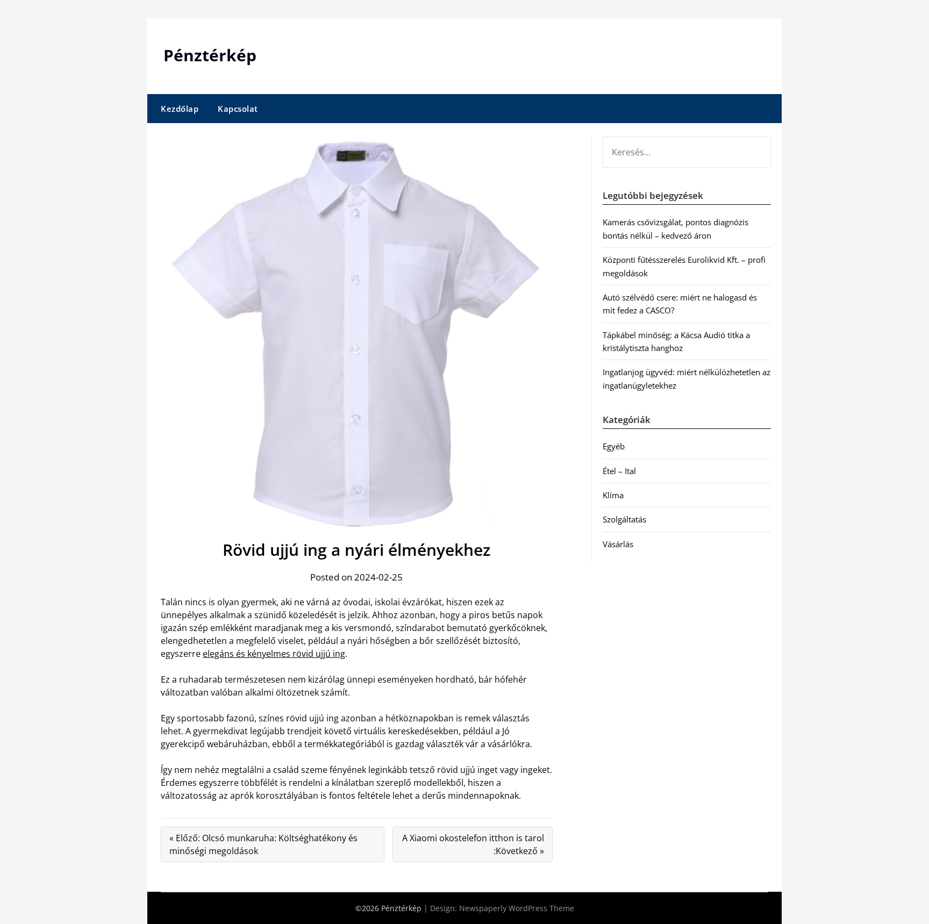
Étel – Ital (619, 470)
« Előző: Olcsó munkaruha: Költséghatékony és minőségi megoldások (263, 844)
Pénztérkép (209, 55)
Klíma (613, 495)
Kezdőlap (179, 108)
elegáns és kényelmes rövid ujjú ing (274, 654)
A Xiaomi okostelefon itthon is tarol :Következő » (473, 844)
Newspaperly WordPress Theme (516, 908)
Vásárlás (618, 544)
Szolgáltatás (624, 519)
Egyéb (614, 446)
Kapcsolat (238, 108)
